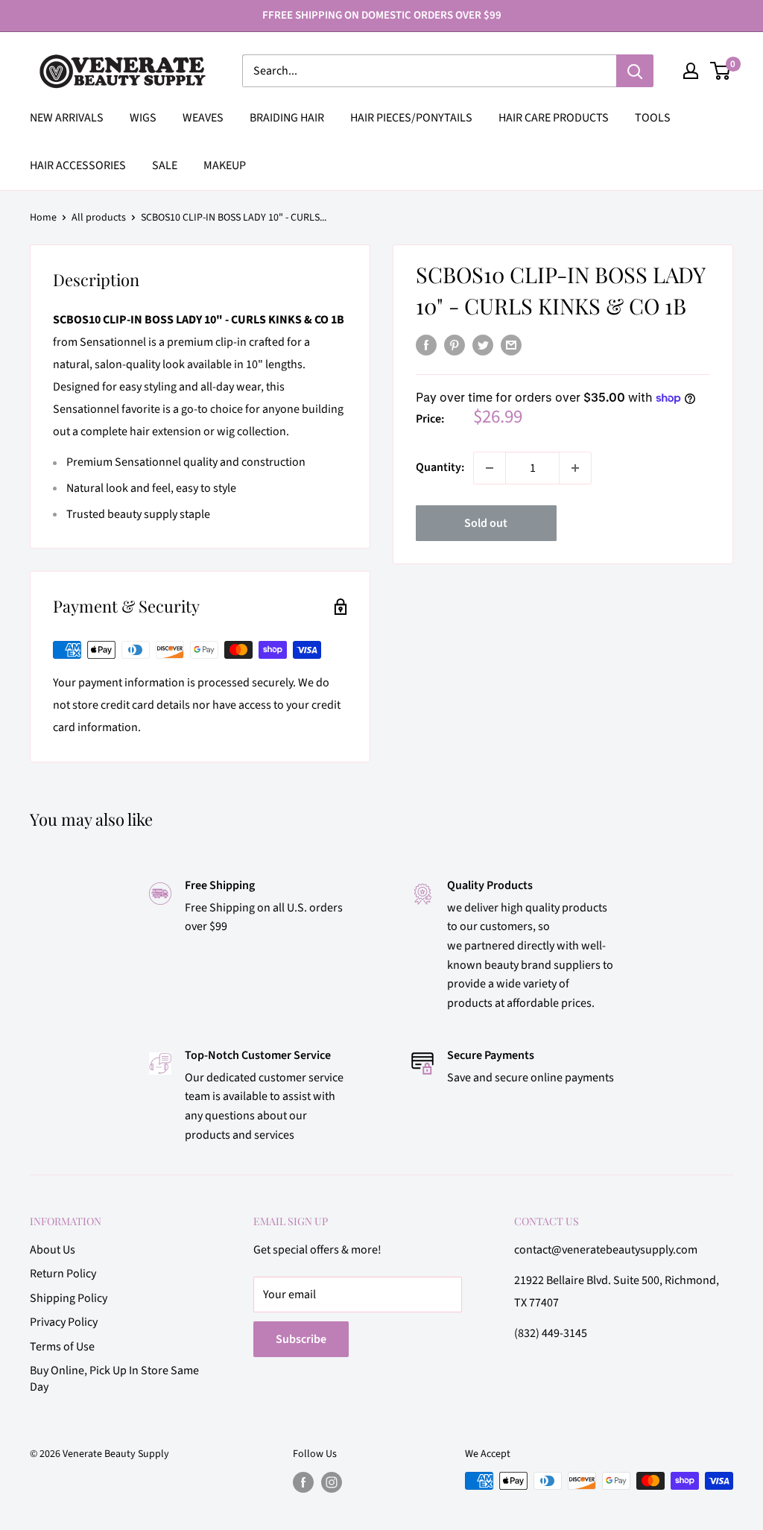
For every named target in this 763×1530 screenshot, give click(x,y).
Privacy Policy (64, 1322)
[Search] (634, 70)
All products (99, 217)
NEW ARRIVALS (67, 118)
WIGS (143, 118)
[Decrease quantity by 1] (489, 468)
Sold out (485, 523)
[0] (721, 71)
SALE (164, 165)
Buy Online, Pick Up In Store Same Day (114, 1378)
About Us (52, 1250)
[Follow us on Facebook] (303, 1482)
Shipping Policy (68, 1298)
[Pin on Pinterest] (454, 345)
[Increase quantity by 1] (575, 468)
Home (43, 217)
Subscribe (301, 1339)
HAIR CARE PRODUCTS (553, 118)
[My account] (690, 71)
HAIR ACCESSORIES (78, 165)
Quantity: (440, 467)
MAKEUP (224, 165)
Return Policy (63, 1273)
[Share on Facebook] (426, 345)
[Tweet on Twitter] (482, 345)
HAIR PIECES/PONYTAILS (411, 118)
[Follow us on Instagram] (331, 1482)
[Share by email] (511, 345)
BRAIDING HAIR (287, 118)
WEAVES (203, 118)
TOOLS (653, 118)
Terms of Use (62, 1346)
